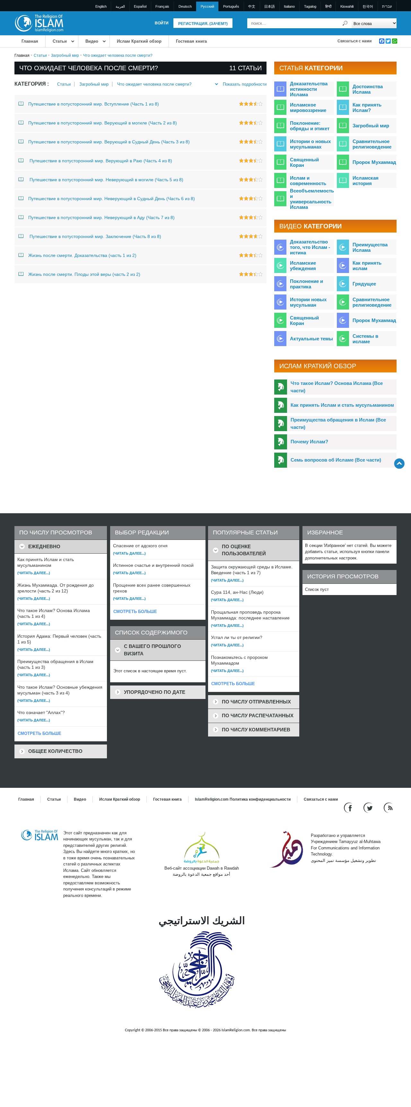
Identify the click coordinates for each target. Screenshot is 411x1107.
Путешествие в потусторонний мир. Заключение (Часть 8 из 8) (94, 236)
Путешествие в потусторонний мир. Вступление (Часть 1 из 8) (93, 103)
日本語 (269, 6)
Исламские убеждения (303, 265)
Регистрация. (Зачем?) (203, 23)
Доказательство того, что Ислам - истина (310, 247)
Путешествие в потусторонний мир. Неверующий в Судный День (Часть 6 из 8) (111, 198)
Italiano (289, 6)
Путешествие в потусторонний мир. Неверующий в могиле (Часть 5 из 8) (105, 179)
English (101, 6)
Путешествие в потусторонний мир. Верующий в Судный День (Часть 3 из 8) (109, 141)
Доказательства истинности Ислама (309, 89)
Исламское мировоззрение (308, 107)
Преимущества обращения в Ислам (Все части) (338, 423)
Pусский (207, 6)
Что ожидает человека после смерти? (154, 84)
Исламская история (366, 180)
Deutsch (185, 6)
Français (162, 6)
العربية (120, 6)
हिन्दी (328, 6)
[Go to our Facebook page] (349, 807)
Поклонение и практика (306, 283)
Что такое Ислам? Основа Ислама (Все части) (337, 386)
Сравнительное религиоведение (372, 144)
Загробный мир (65, 55)
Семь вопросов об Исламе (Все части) (336, 460)
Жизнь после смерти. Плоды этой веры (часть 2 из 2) (84, 274)
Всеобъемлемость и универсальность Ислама (312, 199)
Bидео (91, 41)
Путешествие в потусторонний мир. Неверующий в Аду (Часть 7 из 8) (101, 217)
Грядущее (364, 283)
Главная (30, 41)
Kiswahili (347, 6)
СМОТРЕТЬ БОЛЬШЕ (39, 733)
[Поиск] (345, 23)
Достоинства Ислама (368, 89)
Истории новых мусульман (308, 302)
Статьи (60, 41)
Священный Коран (304, 162)
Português (231, 6)
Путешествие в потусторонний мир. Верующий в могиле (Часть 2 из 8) (102, 122)
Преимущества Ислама (370, 247)
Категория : (31, 84)
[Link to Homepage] (38, 23)
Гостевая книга (191, 41)
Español (140, 6)
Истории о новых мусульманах (310, 144)
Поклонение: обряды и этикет (309, 125)
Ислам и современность (308, 180)
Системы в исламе (365, 338)
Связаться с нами (354, 41)
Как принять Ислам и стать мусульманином (342, 405)
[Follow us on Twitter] (368, 807)
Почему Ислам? (309, 441)
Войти (162, 23)
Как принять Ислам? (367, 107)
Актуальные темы (311, 338)
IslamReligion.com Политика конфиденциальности (243, 799)
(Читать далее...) (33, 573)
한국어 (368, 6)
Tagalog (310, 6)
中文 (251, 6)
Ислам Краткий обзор (139, 41)
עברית (387, 6)
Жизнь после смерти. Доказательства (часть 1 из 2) (82, 255)
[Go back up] (399, 463)
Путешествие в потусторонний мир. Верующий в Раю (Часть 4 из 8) (100, 160)
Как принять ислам (367, 265)
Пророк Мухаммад (374, 162)
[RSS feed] (388, 807)
